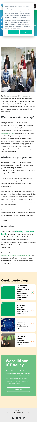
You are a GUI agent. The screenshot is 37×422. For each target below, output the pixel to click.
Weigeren (25, 32)
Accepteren (13, 32)
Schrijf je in (18, 389)
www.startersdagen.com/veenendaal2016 (15, 255)
